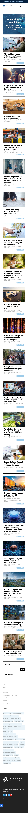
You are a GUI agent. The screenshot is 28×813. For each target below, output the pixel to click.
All (5, 216)
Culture (5, 684)
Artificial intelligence (18, 713)
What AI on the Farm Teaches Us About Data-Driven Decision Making (13, 432)
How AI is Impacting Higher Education (12, 117)
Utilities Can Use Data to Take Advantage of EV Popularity (13, 243)
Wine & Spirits (8, 92)
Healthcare (7, 405)
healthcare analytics (8, 739)
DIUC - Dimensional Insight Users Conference (12, 727)
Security (16, 755)
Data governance (18, 721)
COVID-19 (5, 718)
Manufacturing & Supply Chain (13, 152)
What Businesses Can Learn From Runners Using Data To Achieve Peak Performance (13, 275)
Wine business (7, 763)
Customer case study (15, 718)
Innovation (6, 742)
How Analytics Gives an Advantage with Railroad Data (13, 495)
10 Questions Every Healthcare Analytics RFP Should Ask (12, 211)
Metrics (16, 744)
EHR (11, 731)
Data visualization (16, 724)
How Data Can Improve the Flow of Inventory (13, 624)
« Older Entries (6, 664)
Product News (6, 698)
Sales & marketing (8, 755)
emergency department (9, 734)
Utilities (6, 247)
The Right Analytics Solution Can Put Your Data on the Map (13, 56)
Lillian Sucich (10, 90)
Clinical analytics (14, 716)
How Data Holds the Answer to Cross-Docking (12, 307)
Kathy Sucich (9, 215)
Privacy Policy (5, 789)
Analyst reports (7, 713)
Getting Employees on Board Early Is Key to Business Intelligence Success (13, 179)
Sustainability (6, 760)
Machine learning (7, 744)
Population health (8, 747)
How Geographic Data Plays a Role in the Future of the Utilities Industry (13, 593)
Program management (9, 752)
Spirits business (7, 758)
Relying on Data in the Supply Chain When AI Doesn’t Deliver (13, 147)
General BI (7, 61)
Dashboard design (8, 721)
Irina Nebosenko (11, 498)
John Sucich (9, 59)
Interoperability (15, 742)
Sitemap (5, 799)
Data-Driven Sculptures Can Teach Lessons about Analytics (14, 338)
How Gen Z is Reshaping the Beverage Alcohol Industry (13, 87)
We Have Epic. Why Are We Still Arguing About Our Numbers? (13, 400)
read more (20, 63)
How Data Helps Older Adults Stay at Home (13, 653)
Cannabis (5, 682)
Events (15, 736)
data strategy (6, 724)
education (6, 731)
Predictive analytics (8, 750)
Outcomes (21, 744)
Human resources (20, 739)
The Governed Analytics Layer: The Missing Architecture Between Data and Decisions (14, 528)
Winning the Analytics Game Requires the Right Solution (13, 561)
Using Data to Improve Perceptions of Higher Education (13, 369)
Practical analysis (18, 747)
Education (7, 121)
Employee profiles (8, 736)
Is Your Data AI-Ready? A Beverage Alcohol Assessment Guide (13, 464)
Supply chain (16, 758)
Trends (13, 760)
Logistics (22, 742)
